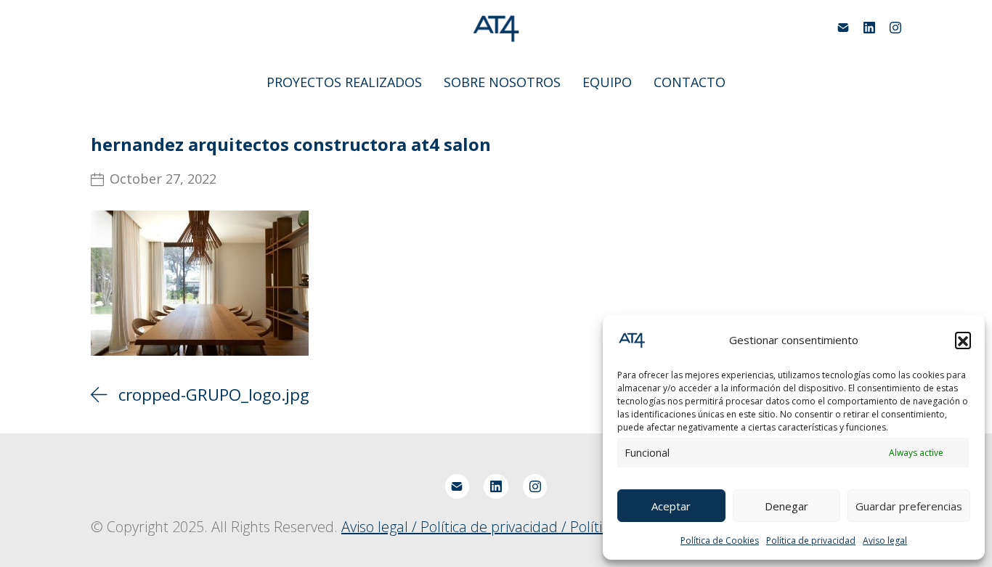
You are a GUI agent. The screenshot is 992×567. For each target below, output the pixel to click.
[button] (963, 340)
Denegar (786, 506)
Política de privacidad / (495, 527)
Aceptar (671, 506)
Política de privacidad (810, 540)
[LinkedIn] (869, 27)
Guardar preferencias (908, 506)
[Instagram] (895, 27)
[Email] (843, 27)
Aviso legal (885, 540)
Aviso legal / (380, 527)
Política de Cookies (719, 540)
